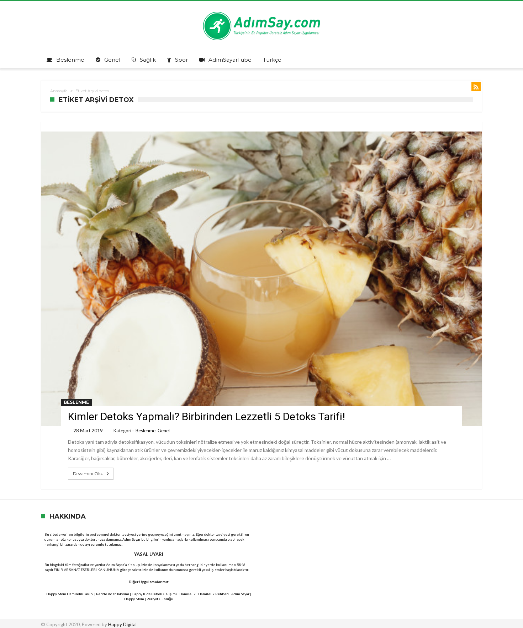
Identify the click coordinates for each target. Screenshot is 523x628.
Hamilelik (187, 594)
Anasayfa (59, 90)
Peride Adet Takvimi (112, 594)
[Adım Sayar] (261, 11)
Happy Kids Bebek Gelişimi (154, 594)
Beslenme (76, 402)
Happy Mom (134, 599)
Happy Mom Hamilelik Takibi (70, 594)
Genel (164, 430)
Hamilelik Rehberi (213, 594)
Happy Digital (122, 624)
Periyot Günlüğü (160, 599)
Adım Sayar (131, 539)
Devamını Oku (88, 473)
